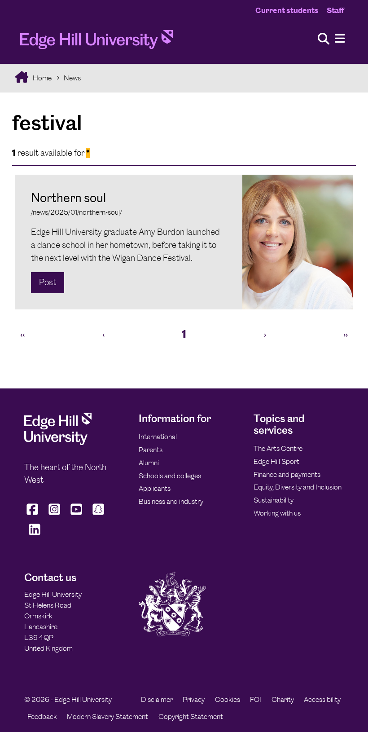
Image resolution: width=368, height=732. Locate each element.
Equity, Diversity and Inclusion (298, 487)
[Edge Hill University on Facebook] (33, 514)
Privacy (194, 699)
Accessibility (322, 699)
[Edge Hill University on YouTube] (76, 514)
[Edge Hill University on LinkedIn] (34, 535)
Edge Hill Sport (276, 461)
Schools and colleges (170, 476)
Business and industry (171, 501)
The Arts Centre (278, 448)
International (158, 436)
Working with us (277, 513)
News (72, 78)
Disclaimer (157, 699)
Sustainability (274, 500)
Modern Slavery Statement (107, 716)
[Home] (96, 42)
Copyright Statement (190, 716)
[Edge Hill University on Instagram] (54, 514)
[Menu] (340, 38)
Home (41, 78)
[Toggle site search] (323, 39)
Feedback (42, 716)
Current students (287, 10)
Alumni (149, 463)
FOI (255, 699)
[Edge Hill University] (58, 442)
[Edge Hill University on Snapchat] (98, 514)
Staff (335, 10)
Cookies (227, 699)
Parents (150, 449)
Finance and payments (287, 474)
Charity (283, 699)
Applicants (155, 488)
